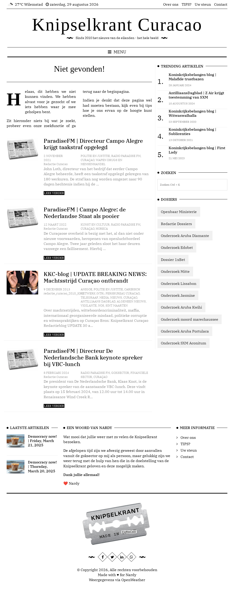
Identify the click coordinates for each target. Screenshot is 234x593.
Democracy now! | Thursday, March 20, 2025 (42, 466)
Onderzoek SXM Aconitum (183, 343)
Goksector (120, 373)
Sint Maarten (117, 305)
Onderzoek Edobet (177, 247)
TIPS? (186, 4)
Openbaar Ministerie (179, 211)
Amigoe (86, 289)
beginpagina (118, 91)
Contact (220, 4)
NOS (101, 305)
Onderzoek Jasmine (178, 295)
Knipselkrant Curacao (117, 24)
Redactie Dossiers (176, 223)
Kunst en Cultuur (95, 224)
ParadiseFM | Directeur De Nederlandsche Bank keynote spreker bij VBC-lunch (93, 357)
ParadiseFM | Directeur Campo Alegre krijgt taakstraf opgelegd (93, 144)
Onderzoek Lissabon (178, 283)
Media (104, 297)
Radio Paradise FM (126, 156)
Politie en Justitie (95, 156)
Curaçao (87, 160)
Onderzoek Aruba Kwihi (181, 307)
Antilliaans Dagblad (98, 301)
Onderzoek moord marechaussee (189, 319)
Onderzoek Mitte (175, 271)
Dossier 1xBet (173, 259)
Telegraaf (89, 297)
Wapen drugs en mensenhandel (101, 162)
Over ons (170, 4)
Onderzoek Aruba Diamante (185, 235)
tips (148, 105)
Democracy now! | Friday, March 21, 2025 (42, 440)
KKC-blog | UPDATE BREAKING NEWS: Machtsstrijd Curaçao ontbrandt (95, 277)
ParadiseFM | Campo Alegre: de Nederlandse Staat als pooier (85, 213)
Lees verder (54, 193)
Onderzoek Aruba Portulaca (185, 331)
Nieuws (116, 297)
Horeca (102, 229)
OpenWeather (133, 579)
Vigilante (89, 305)
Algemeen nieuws (131, 301)
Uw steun (203, 4)
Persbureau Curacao (123, 293)
